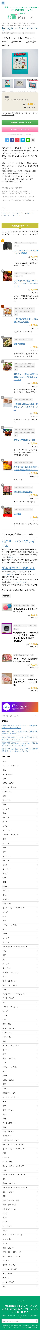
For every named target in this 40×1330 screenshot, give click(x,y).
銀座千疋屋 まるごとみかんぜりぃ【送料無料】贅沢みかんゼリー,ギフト (20, 733)
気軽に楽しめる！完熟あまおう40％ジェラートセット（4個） (25, 682)
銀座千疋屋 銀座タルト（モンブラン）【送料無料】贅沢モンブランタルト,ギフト (20, 744)
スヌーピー (30, 213)
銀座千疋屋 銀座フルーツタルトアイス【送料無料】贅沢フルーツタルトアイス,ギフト (20, 750)
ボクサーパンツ (14, 557)
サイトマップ (20, 1301)
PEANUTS (16, 215)
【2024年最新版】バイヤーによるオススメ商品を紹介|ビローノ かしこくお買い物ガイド (20, 1309)
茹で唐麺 (17, 514)
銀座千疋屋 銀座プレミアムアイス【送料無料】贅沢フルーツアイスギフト (20, 727)
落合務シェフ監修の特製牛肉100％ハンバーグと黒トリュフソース (26, 377)
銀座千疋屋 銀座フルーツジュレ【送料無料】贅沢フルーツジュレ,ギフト (20, 738)
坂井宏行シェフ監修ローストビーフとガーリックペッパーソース (26, 283)
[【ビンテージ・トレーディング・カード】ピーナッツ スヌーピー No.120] (23, 140)
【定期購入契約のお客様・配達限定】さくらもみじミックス (26, 407)
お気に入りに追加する (21, 129)
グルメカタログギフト (18, 568)
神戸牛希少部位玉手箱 (23, 492)
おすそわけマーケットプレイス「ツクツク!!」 (23, 91)
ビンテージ (6, 213)
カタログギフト (7, 574)
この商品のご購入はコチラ (19, 122)
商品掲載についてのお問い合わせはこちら (20, 135)
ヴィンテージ (18, 213)
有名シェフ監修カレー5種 (24, 440)
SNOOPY (6, 215)
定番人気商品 (19, 344)
